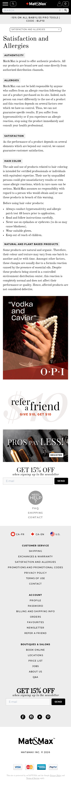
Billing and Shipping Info (35, 611)
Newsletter (35, 627)
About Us (35, 671)
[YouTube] (39, 716)
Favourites (35, 622)
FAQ (35, 508)
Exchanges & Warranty (35, 556)
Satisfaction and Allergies (35, 562)
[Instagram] (31, 716)
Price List (35, 660)
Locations (35, 655)
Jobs (35, 666)
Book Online (35, 649)
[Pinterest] (48, 716)
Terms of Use (35, 578)
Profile (35, 600)
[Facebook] (23, 716)
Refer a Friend (35, 633)
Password (35, 606)
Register (56, 455)
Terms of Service (33, 778)
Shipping (35, 512)
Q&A (35, 677)
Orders (35, 616)
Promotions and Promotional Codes (35, 567)
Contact (35, 517)
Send (61, 481)
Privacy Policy (35, 572)
